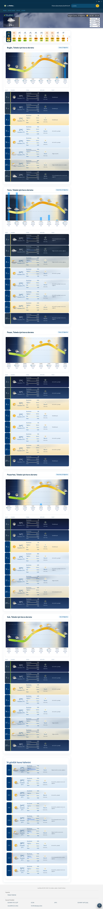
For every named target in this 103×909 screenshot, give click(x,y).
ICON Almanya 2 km (36, 906)
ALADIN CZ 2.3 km (13, 906)
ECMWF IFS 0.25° (13, 902)
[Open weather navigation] (99, 905)
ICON (32, 902)
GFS (55, 902)
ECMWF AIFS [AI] (83, 902)
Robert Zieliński (12, 895)
